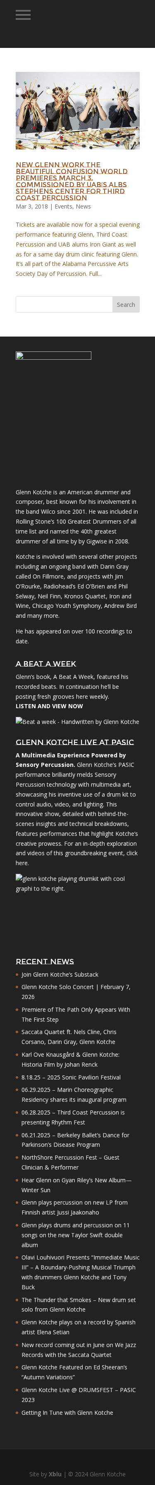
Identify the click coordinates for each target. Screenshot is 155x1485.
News (83, 206)
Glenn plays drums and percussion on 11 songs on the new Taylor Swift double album (75, 1235)
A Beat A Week (73, 677)
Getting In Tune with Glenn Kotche (67, 1412)
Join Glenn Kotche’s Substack (59, 974)
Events (63, 206)
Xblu (55, 1474)
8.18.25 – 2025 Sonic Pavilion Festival (71, 1077)
